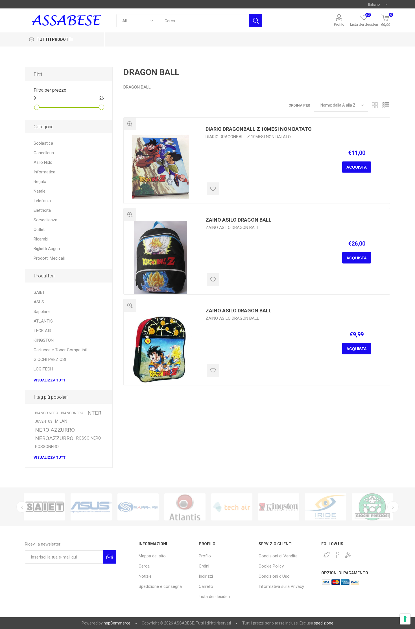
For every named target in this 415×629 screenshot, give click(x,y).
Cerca (255, 20)
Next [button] (393, 507)
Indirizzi (206, 576)
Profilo (339, 24)
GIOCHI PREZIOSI (50, 359)
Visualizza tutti (50, 380)
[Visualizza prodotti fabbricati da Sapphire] (138, 506)
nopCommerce (117, 623)
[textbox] (204, 20)
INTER (93, 413)
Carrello (206, 586)
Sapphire (42, 311)
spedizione (323, 623)
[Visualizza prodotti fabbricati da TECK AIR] (231, 506)
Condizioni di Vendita (278, 556)
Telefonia (42, 200)
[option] (44, 506)
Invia (109, 557)
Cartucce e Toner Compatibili (61, 349)
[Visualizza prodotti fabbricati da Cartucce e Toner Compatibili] (325, 506)
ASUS (39, 301)
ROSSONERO (47, 446)
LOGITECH (43, 369)
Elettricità (42, 210)
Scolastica (43, 143)
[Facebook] (337, 554)
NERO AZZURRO (55, 430)
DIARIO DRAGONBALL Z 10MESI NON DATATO (259, 129)
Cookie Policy (271, 566)
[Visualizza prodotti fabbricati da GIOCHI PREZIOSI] (372, 506)
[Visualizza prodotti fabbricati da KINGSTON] (278, 506)
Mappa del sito (152, 556)
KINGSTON (44, 340)
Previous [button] (22, 507)
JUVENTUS (43, 421)
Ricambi (41, 239)
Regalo (40, 181)
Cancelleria (44, 152)
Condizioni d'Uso (274, 576)
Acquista (356, 167)
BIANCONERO (72, 413)
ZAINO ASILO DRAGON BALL (239, 220)
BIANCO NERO (46, 413)
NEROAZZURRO (54, 438)
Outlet (39, 229)
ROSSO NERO (88, 438)
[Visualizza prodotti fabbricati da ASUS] (91, 506)
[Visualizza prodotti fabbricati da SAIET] (44, 506)
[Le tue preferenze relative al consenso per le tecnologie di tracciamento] (405, 619)
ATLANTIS (43, 321)
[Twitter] (326, 554)
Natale (39, 191)
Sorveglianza (45, 219)
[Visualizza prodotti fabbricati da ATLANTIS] (185, 506)
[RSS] (348, 554)
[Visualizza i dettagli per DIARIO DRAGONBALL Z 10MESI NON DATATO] (160, 167)
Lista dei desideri (214, 596)
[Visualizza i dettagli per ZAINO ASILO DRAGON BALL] (160, 257)
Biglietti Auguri (47, 248)
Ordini (204, 566)
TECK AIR (42, 330)
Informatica (44, 172)
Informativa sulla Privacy (281, 586)
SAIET (39, 292)
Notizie (145, 576)
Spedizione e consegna (160, 586)
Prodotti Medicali (49, 258)
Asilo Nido (43, 162)
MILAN (61, 421)
